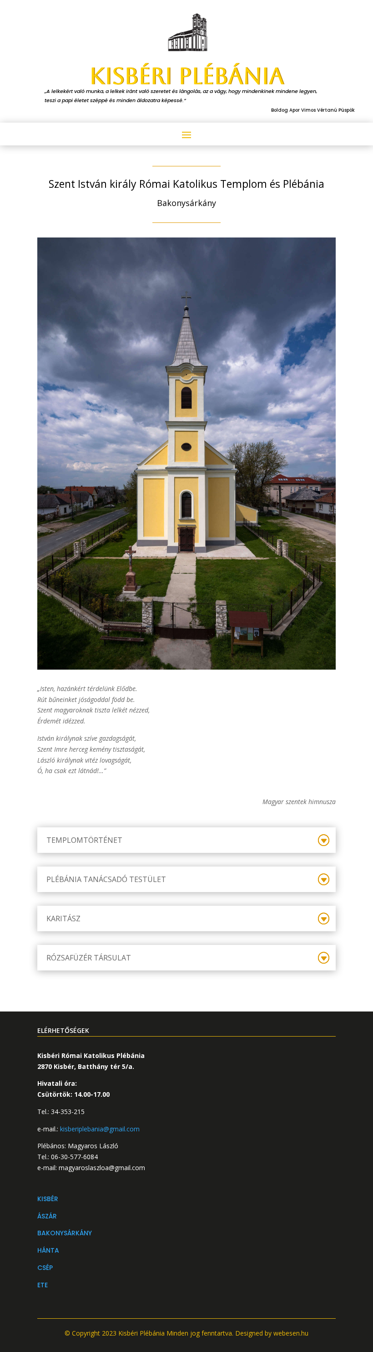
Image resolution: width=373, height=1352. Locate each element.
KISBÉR (47, 1198)
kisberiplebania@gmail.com (100, 1129)
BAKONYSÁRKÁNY (64, 1233)
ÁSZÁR (47, 1216)
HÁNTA (48, 1250)
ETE (42, 1285)
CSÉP (45, 1267)
